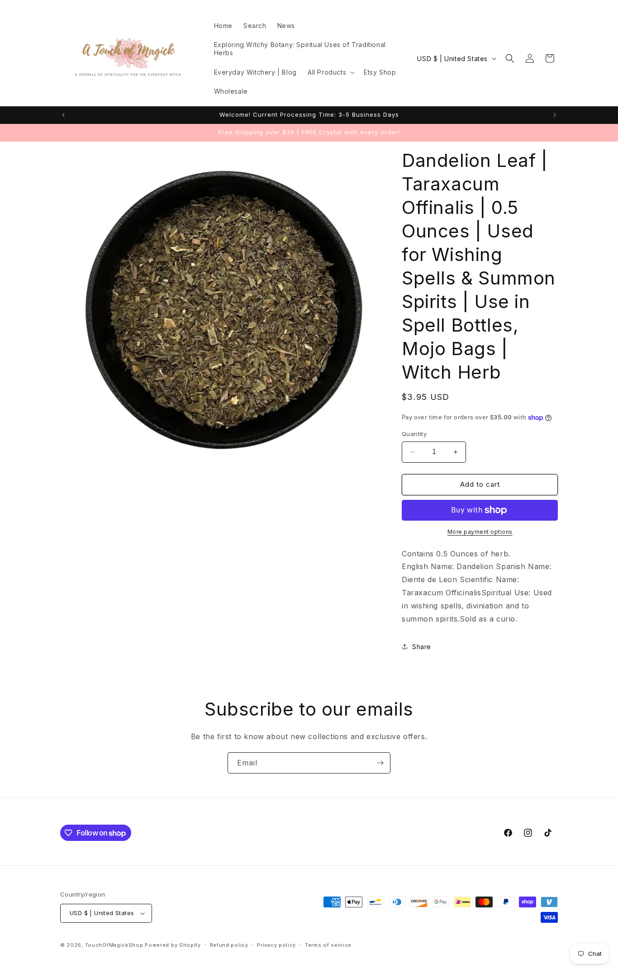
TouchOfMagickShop (114, 945)
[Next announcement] (555, 114)
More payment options (480, 531)
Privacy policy (276, 945)
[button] (330, 72)
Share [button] (421, 646)
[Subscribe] (380, 763)
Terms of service (328, 945)
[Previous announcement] (63, 114)
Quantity (414, 433)
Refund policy (229, 945)
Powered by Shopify (173, 945)
